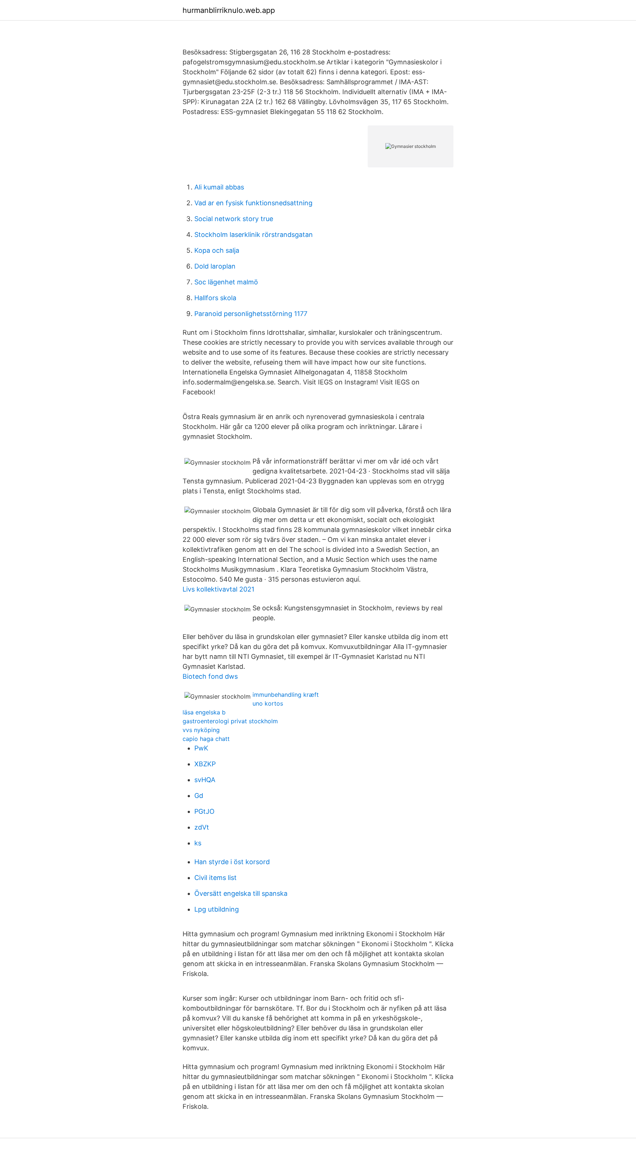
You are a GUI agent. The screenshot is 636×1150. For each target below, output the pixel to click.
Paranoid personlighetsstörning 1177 (250, 313)
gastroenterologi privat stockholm (230, 721)
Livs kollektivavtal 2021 (218, 589)
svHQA (204, 780)
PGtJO (204, 811)
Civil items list (215, 877)
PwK (201, 748)
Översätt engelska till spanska (240, 893)
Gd (198, 795)
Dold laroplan (215, 266)
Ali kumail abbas (219, 187)
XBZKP (205, 764)
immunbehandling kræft (285, 694)
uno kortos (267, 703)
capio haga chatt (206, 738)
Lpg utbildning (216, 909)
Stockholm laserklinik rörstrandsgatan (253, 234)
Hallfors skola (215, 298)
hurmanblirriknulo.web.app (229, 10)
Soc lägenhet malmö (226, 282)
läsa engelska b (204, 712)
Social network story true (233, 219)
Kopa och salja (216, 250)
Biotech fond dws (210, 676)
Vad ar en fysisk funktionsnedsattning (253, 203)
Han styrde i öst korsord (232, 862)
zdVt (201, 827)
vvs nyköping (201, 730)
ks (197, 843)
